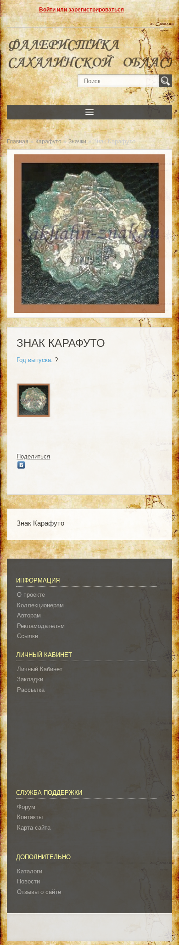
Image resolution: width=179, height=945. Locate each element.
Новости (28, 881)
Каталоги (29, 871)
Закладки (30, 679)
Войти (47, 9)
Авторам (29, 615)
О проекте (31, 594)
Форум (26, 807)
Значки (77, 141)
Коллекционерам (40, 605)
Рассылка (31, 689)
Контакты (30, 817)
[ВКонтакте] (21, 465)
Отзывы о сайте (39, 891)
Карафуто (48, 141)
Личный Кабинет (39, 669)
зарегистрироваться (96, 9)
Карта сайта (33, 827)
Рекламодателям (41, 625)
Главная (17, 141)
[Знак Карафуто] (33, 401)
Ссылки (27, 636)
